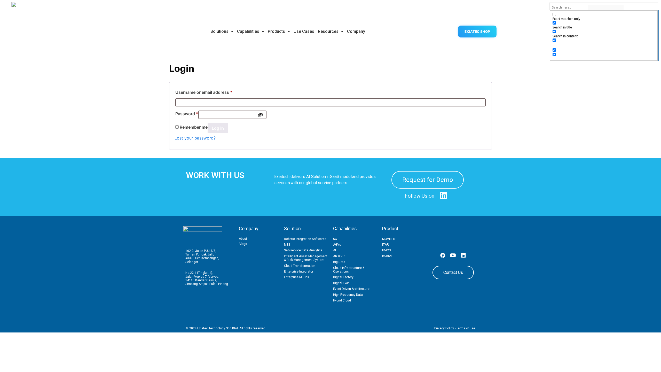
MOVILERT (389, 239)
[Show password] (260, 115)
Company (356, 31)
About (243, 239)
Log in (218, 128)
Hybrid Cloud (342, 300)
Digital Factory (343, 277)
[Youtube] (453, 255)
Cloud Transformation (299, 266)
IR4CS (386, 250)
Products (276, 31)
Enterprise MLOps (296, 277)
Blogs (243, 244)
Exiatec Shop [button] (477, 31)
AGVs (337, 244)
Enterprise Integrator (298, 271)
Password (186, 113)
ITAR (385, 244)
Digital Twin (341, 283)
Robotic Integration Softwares (305, 239)
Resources (328, 31)
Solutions (219, 31)
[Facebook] (443, 255)
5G (335, 239)
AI (334, 250)
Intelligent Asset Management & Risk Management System (305, 258)
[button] (222, 31)
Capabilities (248, 31)
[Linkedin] (463, 255)
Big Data (339, 262)
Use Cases (304, 31)
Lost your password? (195, 138)
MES (287, 244)
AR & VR (339, 256)
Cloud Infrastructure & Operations (348, 269)
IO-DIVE (387, 256)
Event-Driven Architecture (351, 289)
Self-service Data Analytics (303, 250)
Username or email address (203, 91)
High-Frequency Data (348, 295)
